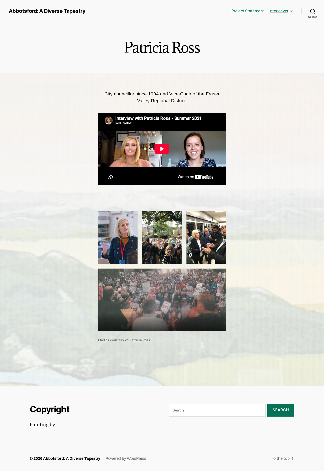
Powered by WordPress (126, 458)
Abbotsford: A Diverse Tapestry (47, 11)
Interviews (279, 11)
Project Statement (247, 11)
